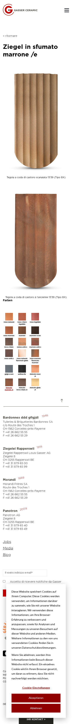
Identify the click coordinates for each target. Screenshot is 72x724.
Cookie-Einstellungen (36, 687)
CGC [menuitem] (5, 682)
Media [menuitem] (8, 548)
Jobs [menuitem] (7, 542)
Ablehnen (36, 708)
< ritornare (10, 36)
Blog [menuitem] (7, 555)
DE (4, 704)
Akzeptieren (36, 697)
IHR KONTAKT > (36, 719)
